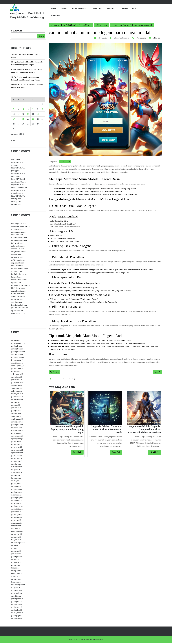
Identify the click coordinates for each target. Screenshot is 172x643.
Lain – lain (97, 8)
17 (14, 119)
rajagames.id (15, 402)
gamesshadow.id (17, 368)
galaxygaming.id (17, 430)
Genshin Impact (79, 8)
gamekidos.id (16, 596)
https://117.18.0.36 (18, 162)
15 (38, 114)
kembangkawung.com (19, 268)
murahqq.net (15, 176)
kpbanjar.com (16, 282)
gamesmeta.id (16, 512)
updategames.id (17, 453)
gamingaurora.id (17, 422)
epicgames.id (16, 537)
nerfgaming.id (16, 503)
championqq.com (17, 193)
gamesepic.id (16, 520)
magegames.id (16, 534)
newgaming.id (16, 427)
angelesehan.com (17, 249)
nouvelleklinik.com (18, 291)
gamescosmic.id (17, 441)
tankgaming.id (16, 590)
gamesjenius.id (16, 380)
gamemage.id (16, 562)
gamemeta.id (16, 554)
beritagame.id (16, 478)
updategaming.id (17, 439)
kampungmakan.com (19, 240)
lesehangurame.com (18, 224)
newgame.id (15, 470)
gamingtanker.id (17, 506)
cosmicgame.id (16, 472)
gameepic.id (15, 565)
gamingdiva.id (16, 610)
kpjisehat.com (16, 277)
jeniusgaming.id (17, 360)
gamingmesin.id (17, 599)
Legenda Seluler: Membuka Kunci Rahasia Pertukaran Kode (106, 429)
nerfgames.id (16, 526)
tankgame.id (15, 587)
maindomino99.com (18, 182)
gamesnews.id (16, 447)
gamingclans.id (16, 492)
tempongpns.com (17, 229)
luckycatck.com (17, 243)
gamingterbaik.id (17, 357)
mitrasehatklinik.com (19, 280)
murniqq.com (16, 202)
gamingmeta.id (16, 500)
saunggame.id (16, 416)
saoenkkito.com (17, 235)
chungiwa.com (16, 271)
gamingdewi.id (16, 346)
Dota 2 (64, 8)
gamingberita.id (17, 425)
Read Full (78, 453)
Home (53, 8)
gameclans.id (16, 551)
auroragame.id (16, 467)
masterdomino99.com (19, 187)
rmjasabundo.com (17, 263)
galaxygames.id (17, 450)
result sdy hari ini (98, 184)
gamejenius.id (16, 411)
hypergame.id (16, 582)
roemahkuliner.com (18, 232)
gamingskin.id (16, 489)
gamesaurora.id (16, 433)
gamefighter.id (16, 557)
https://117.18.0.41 (18, 179)
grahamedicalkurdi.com (20, 308)
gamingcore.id (16, 604)
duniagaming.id (17, 354)
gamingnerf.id (16, 486)
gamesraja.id (15, 371)
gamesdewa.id (16, 377)
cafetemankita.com (18, 260)
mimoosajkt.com (17, 266)
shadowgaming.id (17, 366)
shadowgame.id (17, 419)
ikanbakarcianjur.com (19, 274)
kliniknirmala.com (18, 288)
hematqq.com (16, 199)
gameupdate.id (16, 461)
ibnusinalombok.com (19, 305)
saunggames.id (16, 388)
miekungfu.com (17, 257)
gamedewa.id (16, 408)
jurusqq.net (15, 171)
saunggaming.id (17, 363)
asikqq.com (15, 159)
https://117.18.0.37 (18, 190)
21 (33, 119)
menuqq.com (16, 204)
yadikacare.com (17, 299)
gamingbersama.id (18, 352)
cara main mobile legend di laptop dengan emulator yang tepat (67, 429)
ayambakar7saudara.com (20, 226)
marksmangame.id (18, 585)
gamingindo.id (16, 607)
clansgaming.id (16, 495)
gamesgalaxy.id (17, 436)
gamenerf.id (15, 548)
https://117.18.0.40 (18, 196)
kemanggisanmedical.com (20, 285)
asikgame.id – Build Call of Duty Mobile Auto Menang (71, 25)
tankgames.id (16, 540)
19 (23, 119)
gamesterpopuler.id (18, 343)
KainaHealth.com (17, 294)
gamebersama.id (17, 397)
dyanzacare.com (17, 311)
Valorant (55, 15)
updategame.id (16, 475)
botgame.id (15, 568)
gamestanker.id (16, 593)
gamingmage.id (17, 498)
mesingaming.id (17, 613)
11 (18, 114)
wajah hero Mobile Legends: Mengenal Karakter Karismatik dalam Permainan (144, 429)
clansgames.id (16, 523)
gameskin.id (15, 545)
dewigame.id (16, 413)
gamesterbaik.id (17, 383)
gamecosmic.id (16, 458)
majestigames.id (17, 394)
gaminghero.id (16, 602)
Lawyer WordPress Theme (79, 639)
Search (16, 30)
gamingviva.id (16, 618)
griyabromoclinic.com (19, 313)
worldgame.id (16, 481)
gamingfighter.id (17, 509)
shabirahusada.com (18, 297)
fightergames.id (17, 531)
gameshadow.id (17, 399)
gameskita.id (15, 340)
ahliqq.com (15, 165)
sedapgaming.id (17, 374)
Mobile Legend (129, 8)
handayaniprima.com (19, 238)
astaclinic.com (16, 302)
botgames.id (15, 529)
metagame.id (16, 571)
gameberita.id (16, 464)
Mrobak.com (16, 254)
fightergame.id (16, 573)
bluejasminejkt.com (18, 252)
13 (28, 114)
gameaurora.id (16, 456)
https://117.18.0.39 (18, 168)
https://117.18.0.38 (18, 185)
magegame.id (16, 579)
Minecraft (112, 8)
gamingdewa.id (17, 349)
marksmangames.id (18, 543)
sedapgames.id (16, 391)
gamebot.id (15, 559)
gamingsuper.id (16, 616)
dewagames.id (16, 385)
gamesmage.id (16, 517)
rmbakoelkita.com (17, 246)
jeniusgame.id (16, 484)
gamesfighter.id (16, 514)
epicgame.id (15, 576)
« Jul (13, 140)
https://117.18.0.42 (18, 173)
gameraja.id (15, 405)
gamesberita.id (16, 444)
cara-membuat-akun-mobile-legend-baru (66, 379)
